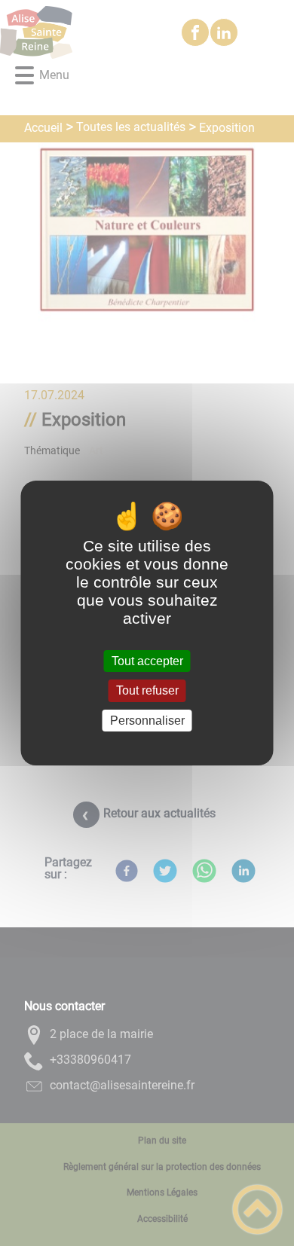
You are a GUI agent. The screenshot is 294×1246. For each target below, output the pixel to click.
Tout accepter (147, 661)
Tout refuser (147, 691)
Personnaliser (147, 720)
